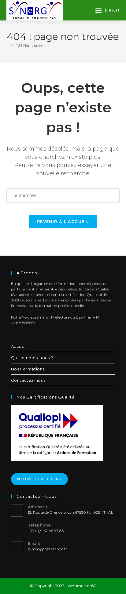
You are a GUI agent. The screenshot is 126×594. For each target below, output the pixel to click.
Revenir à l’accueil (63, 221)
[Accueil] (7, 45)
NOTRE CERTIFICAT (39, 479)
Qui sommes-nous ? (32, 357)
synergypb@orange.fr (47, 549)
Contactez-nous (28, 380)
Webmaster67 (82, 585)
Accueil (19, 346)
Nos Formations (28, 368)
